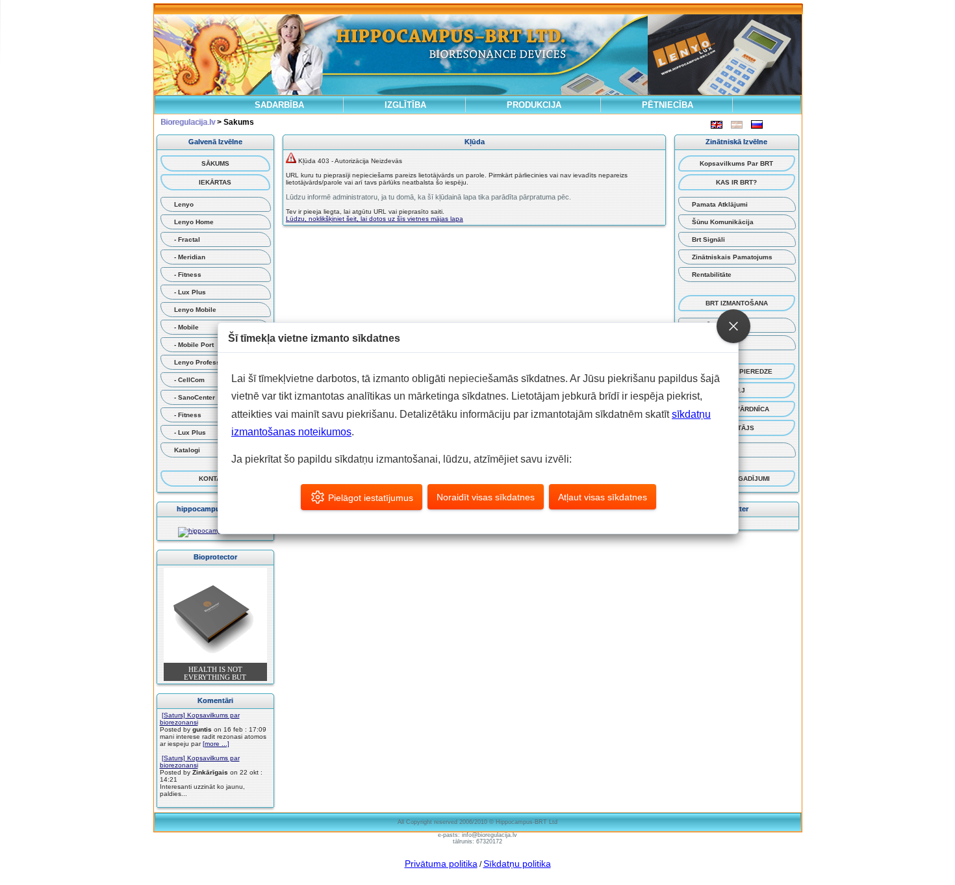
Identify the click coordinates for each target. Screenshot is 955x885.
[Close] (733, 326)
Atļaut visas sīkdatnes (602, 497)
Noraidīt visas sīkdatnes (486, 497)
